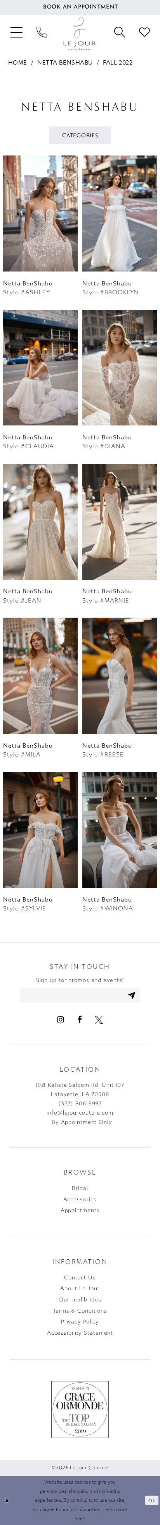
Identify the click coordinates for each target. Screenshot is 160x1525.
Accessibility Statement (80, 1333)
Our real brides (80, 1299)
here (79, 1519)
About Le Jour (80, 1288)
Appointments (80, 1210)
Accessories (80, 1199)
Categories (80, 135)
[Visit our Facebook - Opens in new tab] (79, 1019)
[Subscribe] (132, 995)
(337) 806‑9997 (80, 1103)
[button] (16, 34)
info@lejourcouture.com (80, 1113)
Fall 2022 (117, 62)
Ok (151, 1500)
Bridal (80, 1188)
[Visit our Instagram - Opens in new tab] (60, 1019)
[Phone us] (42, 33)
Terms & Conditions (80, 1311)
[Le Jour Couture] (80, 34)
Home (17, 62)
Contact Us (80, 1277)
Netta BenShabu (65, 62)
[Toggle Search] (119, 33)
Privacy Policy (80, 1321)
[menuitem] (80, 7)
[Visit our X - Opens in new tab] (98, 1019)
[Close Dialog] (7, 1500)
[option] (40, 230)
